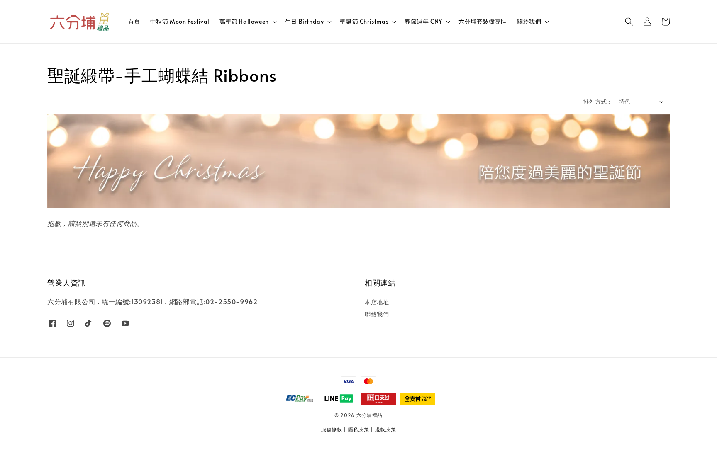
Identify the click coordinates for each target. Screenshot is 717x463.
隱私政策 (358, 429)
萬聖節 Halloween (244, 21)
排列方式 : (596, 101)
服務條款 (331, 429)
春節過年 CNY (423, 21)
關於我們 (529, 21)
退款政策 (385, 429)
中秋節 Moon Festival (180, 21)
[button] (629, 21)
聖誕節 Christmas (364, 21)
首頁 (134, 21)
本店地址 (377, 302)
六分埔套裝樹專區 (482, 21)
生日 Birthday (304, 21)
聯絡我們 (377, 314)
